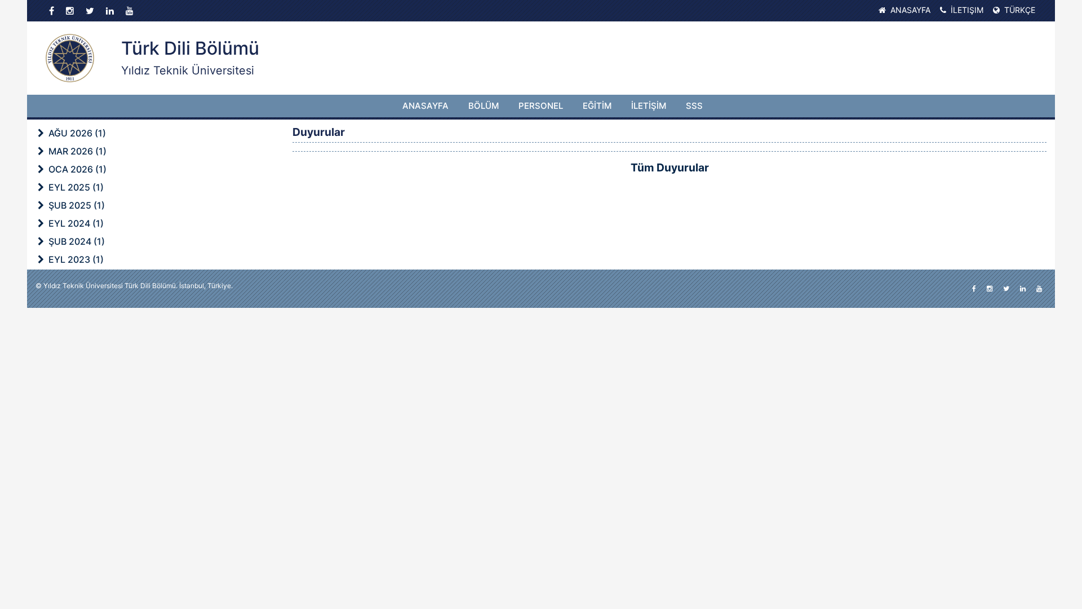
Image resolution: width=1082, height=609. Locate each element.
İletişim (965, 10)
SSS (694, 105)
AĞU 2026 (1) (76, 133)
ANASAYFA (425, 105)
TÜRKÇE (1018, 10)
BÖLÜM (483, 105)
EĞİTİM (597, 105)
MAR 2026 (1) (76, 151)
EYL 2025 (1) (75, 187)
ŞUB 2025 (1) (75, 205)
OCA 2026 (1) (76, 169)
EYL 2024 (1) (75, 223)
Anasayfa (909, 10)
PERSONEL (540, 105)
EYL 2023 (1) (75, 259)
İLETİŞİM (648, 105)
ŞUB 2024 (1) (75, 241)
